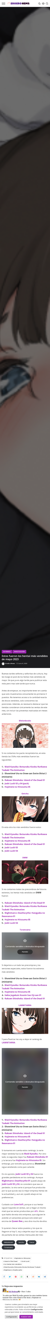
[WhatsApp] (21, 1276)
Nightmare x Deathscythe (13, 1270)
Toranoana (8, 1247)
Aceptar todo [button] (26, 1317)
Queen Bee (17, 1221)
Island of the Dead (10, 1261)
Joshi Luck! (26, 1261)
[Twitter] (10, 1276)
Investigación (19, 651)
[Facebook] (4, 1276)
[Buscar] (46, 3)
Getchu (21, 1242)
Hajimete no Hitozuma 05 (17, 787)
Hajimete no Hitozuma (22, 1258)
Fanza (32, 1242)
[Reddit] (33, 1276)
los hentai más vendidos (13, 1264)
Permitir (25, 952)
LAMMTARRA (25, 1005)
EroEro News (10, 663)
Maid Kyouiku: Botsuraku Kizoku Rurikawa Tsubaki (22, 1267)
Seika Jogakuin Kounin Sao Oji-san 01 (23, 995)
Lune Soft (18, 1204)
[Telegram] (44, 1276)
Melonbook (8, 1242)
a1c (36, 1211)
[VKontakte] (39, 1276)
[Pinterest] (15, 1276)
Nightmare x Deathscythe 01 (16, 1180)
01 (25, 780)
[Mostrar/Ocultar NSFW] (43, 3)
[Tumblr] (27, 1276)
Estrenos (7, 651)
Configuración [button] (11, 1317)
